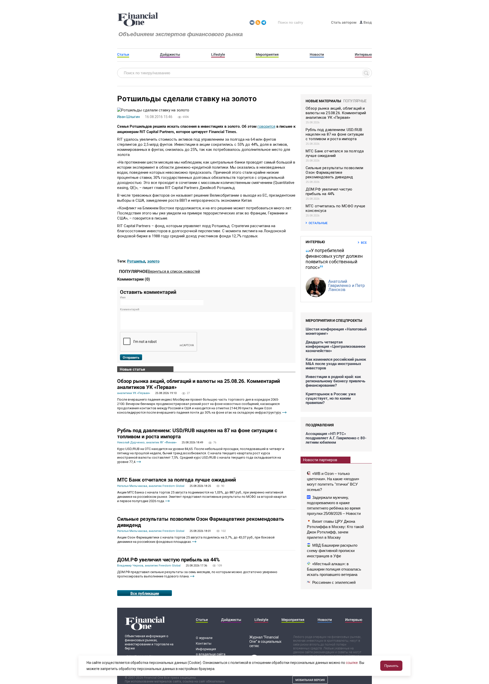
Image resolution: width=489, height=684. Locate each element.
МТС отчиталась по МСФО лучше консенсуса (335, 208)
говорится (266, 126)
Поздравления (320, 425)
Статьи (123, 54)
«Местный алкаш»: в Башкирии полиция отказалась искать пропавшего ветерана (334, 569)
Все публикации (144, 593)
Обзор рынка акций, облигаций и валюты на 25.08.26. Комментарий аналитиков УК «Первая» (198, 383)
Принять (391, 666)
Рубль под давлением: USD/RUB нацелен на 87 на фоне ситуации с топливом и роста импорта (197, 433)
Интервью (363, 54)
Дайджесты (170, 54)
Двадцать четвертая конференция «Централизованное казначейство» (335, 346)
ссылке (352, 663)
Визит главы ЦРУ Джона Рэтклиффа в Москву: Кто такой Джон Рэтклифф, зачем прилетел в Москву (335, 529)
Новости (317, 54)
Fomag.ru (137, 19)
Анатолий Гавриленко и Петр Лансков (346, 285)
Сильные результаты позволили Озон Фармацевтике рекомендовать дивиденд (200, 521)
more (284, 412)
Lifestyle (218, 54)
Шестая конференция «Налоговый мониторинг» (336, 331)
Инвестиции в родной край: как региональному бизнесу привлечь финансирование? (335, 380)
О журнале (204, 638)
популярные (355, 101)
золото (153, 261)
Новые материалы (323, 100)
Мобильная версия (310, 680)
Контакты (203, 643)
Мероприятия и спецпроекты (334, 320)
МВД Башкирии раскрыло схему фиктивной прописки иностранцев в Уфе (332, 550)
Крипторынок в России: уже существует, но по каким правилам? (331, 398)
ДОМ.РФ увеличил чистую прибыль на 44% (168, 559)
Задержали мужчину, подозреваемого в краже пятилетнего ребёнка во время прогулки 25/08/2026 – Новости (334, 505)
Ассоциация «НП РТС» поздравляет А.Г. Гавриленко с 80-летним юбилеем (336, 437)
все (364, 242)
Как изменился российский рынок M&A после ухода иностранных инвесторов (336, 363)
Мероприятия (267, 54)
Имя (123, 297)
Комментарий (129, 309)
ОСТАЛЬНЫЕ (318, 223)
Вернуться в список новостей (174, 271)
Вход (367, 22)
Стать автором (344, 22)
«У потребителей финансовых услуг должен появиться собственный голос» (334, 259)
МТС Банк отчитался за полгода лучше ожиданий (176, 479)
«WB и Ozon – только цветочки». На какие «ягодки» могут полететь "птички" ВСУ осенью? (333, 481)
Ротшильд (136, 261)
